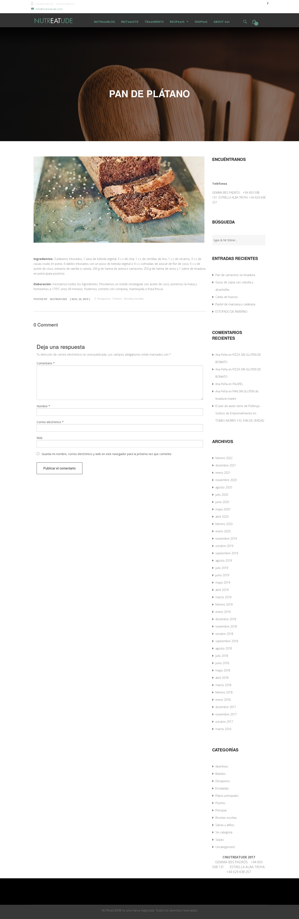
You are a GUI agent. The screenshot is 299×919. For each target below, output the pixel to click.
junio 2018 (222, 663)
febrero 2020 (223, 524)
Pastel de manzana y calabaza (235, 304)
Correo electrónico (50, 422)
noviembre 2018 (226, 626)
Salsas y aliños (224, 825)
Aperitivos (221, 766)
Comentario (46, 363)
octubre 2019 (224, 546)
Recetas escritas (134, 298)
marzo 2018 (223, 685)
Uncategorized (225, 847)
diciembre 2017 (225, 707)
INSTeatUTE (130, 22)
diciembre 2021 (225, 465)
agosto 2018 (223, 648)
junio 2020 (222, 502)
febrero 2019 (223, 604)
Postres (117, 298)
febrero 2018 (223, 692)
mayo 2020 (222, 509)
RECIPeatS (177, 22)
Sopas (219, 840)
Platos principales (227, 796)
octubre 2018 (224, 634)
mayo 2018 (222, 670)
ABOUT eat (222, 22)
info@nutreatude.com (49, 9)
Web (40, 438)
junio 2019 (222, 575)
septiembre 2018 (226, 641)
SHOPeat (201, 22)
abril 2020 (221, 516)
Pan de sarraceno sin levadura (235, 275)
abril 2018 (221, 678)
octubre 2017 (224, 722)
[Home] (54, 20)
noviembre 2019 (226, 538)
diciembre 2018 (225, 619)
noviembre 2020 (226, 480)
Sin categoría (223, 832)
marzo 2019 (223, 597)
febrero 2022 (223, 458)
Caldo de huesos (226, 297)
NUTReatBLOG (104, 22)
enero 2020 (222, 531)
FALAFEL (237, 384)
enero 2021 (222, 473)
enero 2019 (222, 612)
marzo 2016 (223, 729)
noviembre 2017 (226, 714)
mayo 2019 (222, 582)
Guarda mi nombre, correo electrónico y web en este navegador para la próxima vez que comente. (107, 454)
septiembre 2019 (226, 553)
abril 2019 (221, 590)
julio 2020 (221, 495)
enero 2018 (222, 700)
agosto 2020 (223, 487)
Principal (220, 810)
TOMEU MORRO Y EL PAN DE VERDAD (239, 420)
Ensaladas (222, 788)
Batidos (220, 774)
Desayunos (104, 298)
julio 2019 (221, 568)
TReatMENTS (154, 22)
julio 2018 (221, 656)
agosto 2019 (223, 560)
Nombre (43, 406)
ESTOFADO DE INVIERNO (231, 311)
